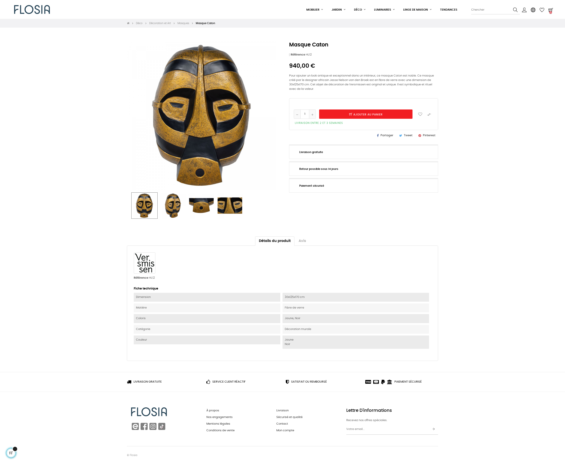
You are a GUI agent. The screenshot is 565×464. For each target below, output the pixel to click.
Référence (298, 54)
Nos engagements (219, 417)
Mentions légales (218, 423)
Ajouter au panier (367, 114)
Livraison (282, 410)
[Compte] (524, 10)
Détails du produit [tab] (275, 241)
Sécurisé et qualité (289, 417)
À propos (212, 410)
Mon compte (285, 430)
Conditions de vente (220, 430)
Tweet (408, 135)
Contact (282, 423)
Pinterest (429, 135)
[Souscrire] (433, 429)
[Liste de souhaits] (420, 114)
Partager (386, 135)
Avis (302, 241)
